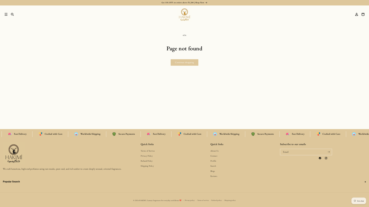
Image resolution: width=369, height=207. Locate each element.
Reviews (213, 176)
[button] (6, 14)
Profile (213, 161)
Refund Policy (147, 161)
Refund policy (216, 200)
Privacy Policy (147, 156)
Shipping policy (230, 200)
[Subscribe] (329, 152)
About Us (214, 150)
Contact (213, 156)
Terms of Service (148, 150)
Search (213, 166)
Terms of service (203, 200)
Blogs (212, 171)
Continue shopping (184, 62)
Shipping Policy (147, 166)
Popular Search (11, 181)
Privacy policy (190, 200)
